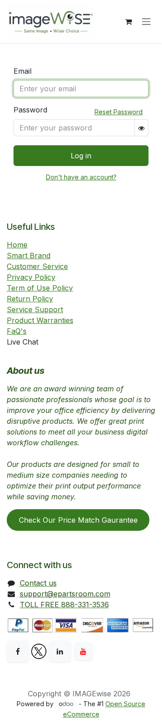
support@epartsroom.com (65, 593)
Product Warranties (40, 320)
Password (30, 109)
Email (23, 71)
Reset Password (118, 112)
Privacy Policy (31, 277)
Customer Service (37, 266)
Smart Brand (28, 255)
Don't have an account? (81, 177)
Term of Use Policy (40, 287)
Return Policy (30, 298)
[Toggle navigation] (146, 22)
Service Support (35, 309)
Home (17, 244)
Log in (81, 155)
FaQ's (17, 331)
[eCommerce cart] (128, 22)
